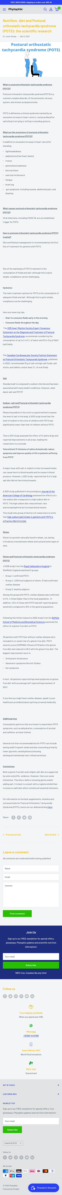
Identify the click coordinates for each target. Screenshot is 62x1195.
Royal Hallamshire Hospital (36, 566)
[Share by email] (30, 817)
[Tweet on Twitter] (24, 817)
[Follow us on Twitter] (10, 996)
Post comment (17, 913)
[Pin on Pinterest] (19, 817)
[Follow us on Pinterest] (21, 996)
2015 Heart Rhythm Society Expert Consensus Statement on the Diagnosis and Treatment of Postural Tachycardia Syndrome (28, 332)
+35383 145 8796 (31, 1035)
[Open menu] (4, 9)
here (50, 807)
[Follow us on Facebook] (5, 996)
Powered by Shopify (11, 1189)
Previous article (13, 834)
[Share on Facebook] (13, 817)
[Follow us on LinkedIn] (32, 996)
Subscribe (31, 965)
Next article (50, 834)
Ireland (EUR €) (10, 1143)
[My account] (50, 9)
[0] (57, 9)
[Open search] (45, 9)
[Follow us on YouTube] (27, 996)
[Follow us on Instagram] (16, 996)
